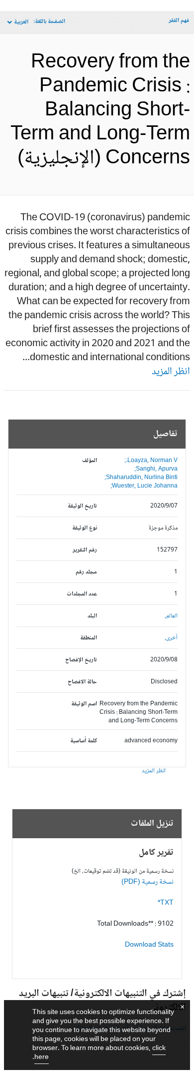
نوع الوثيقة (84, 528)
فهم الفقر (179, 20)
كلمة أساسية (83, 741)
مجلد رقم (86, 572)
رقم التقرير (85, 550)
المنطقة (88, 638)
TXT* (166, 903)
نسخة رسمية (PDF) (147, 882)
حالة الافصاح (82, 682)
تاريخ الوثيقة (82, 506)
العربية (21, 22)
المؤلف (89, 461)
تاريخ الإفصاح (81, 660)
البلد (92, 616)
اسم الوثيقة (84, 704)
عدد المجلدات (82, 594)
